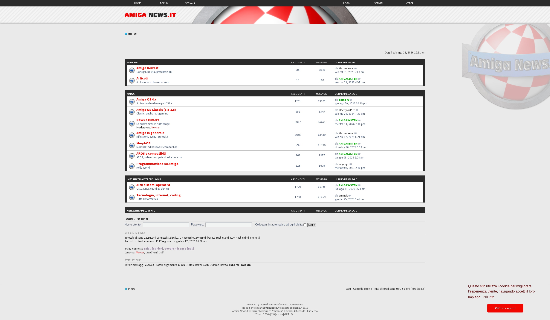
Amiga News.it (147, 68)
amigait (343, 195)
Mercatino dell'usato (141, 210)
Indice (132, 33)
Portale (132, 62)
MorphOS (143, 143)
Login (346, 3)
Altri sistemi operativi (153, 185)
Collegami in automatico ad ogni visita (279, 224)
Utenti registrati (154, 252)
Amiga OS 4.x (146, 99)
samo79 (344, 100)
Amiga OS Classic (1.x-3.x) (156, 109)
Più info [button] (488, 297)
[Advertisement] (275, 43)
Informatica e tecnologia (144, 179)
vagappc (344, 164)
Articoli (142, 78)
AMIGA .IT (150, 15)
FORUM (164, 3)
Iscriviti (378, 3)
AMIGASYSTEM (348, 79)
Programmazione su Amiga (157, 164)
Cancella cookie (362, 289)
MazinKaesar (346, 68)
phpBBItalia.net (272, 307)
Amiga (130, 93)
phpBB (263, 304)
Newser (155, 127)
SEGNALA (190, 3)
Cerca (409, 3)
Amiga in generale (150, 133)
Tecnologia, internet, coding (158, 195)
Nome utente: (133, 224)
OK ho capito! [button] (505, 308)
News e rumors (147, 120)
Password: (197, 224)
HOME (137, 3)
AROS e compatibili (151, 153)
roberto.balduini (240, 265)
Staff (348, 289)
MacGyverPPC (347, 110)
